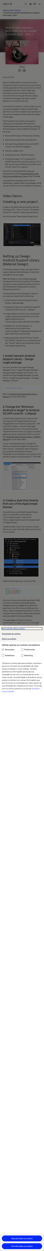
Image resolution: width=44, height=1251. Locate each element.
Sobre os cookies (9, 639)
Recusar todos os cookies (22, 1238)
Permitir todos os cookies (22, 1246)
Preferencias (29, 649)
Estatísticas (9, 655)
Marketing (28, 655)
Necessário (9, 649)
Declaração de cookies (11, 633)
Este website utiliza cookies (13, 628)
